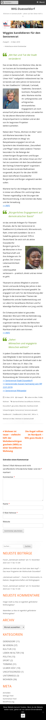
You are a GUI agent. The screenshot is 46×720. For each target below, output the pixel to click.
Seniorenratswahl (30, 410)
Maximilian (7, 610)
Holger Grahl (7, 602)
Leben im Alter (32, 397)
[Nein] (43, 712)
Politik (40, 397)
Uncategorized (11, 671)
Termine (7, 664)
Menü (42, 2)
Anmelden (6, 693)
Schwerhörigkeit (8, 410)
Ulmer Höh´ (27, 414)
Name (6, 504)
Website (6, 521)
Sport (6, 660)
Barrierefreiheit (18, 401)
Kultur (7, 649)
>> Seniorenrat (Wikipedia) (14, 390)
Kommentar (9, 477)
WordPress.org (8, 702)
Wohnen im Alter (9, 419)
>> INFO (6, 205)
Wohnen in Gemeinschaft (24, 419)
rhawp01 (6, 42)
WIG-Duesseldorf (23, 9)
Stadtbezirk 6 (17, 414)
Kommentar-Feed (9, 699)
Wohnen (6, 401)
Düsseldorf (7, 406)
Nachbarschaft (32, 406)
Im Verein (8, 645)
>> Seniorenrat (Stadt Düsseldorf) (18, 380)
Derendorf (9, 641)
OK (23, 715)
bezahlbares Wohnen (32, 401)
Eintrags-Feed (8, 696)
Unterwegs (9, 675)
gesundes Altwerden (19, 406)
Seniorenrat (19, 410)
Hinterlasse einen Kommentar (15, 46)
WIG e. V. (35, 414)
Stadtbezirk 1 (7, 414)
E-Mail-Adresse (10, 512)
